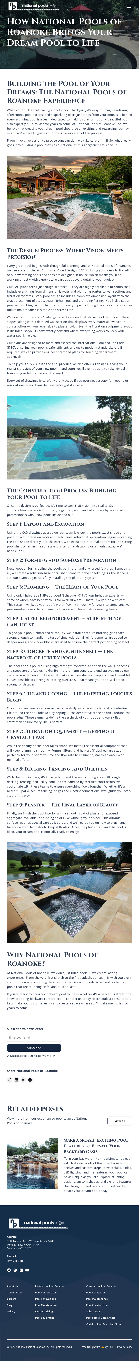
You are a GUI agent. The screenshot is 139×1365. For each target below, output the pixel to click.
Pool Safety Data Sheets (100, 1317)
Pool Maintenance (46, 1305)
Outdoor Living (44, 1311)
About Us (12, 1286)
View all (119, 1121)
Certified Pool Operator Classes (104, 1324)
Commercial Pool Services (101, 1286)
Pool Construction (46, 1292)
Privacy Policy (124, 1346)
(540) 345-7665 (15, 1260)
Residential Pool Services (49, 1286)
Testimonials (15, 1292)
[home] (34, 6)
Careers (11, 1298)
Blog (9, 1305)
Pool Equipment (44, 1317)
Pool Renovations (45, 1298)
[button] (128, 6)
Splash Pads (93, 1311)
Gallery (11, 1311)
